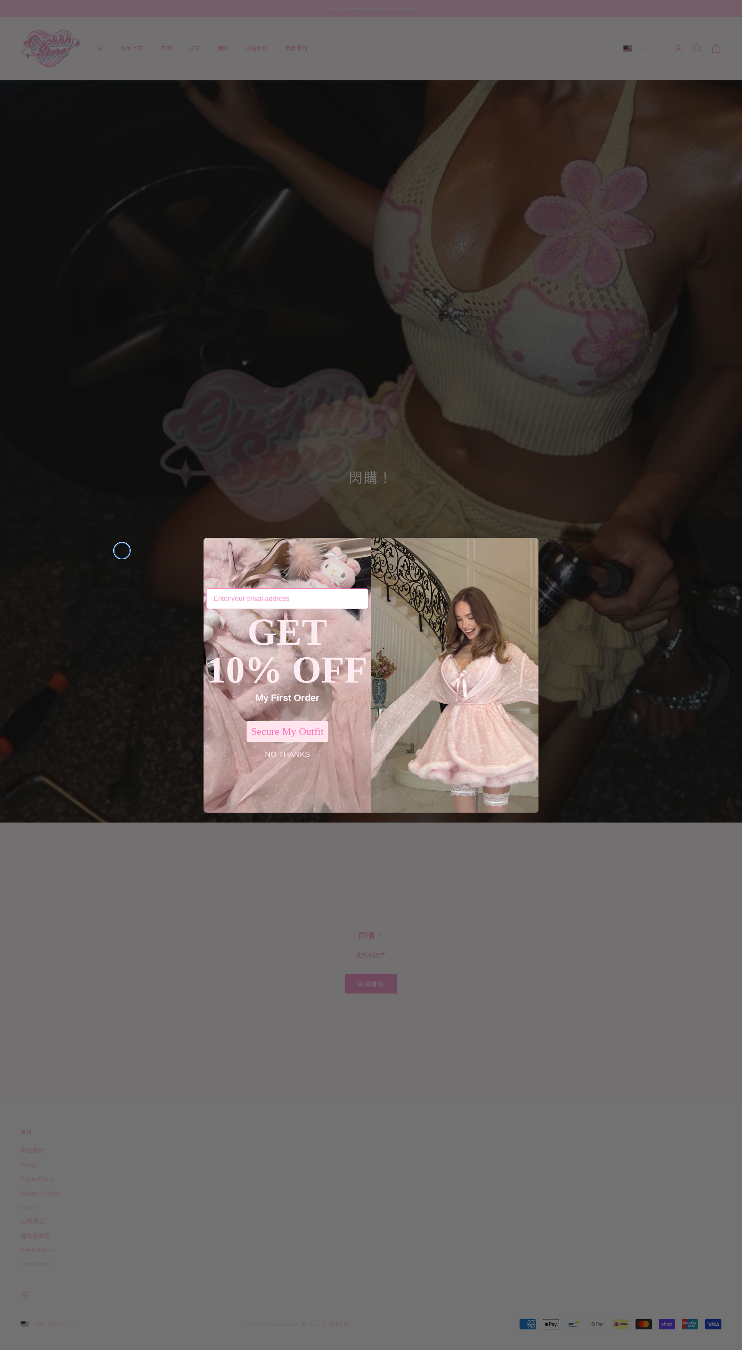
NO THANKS (287, 754)
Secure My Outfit (287, 731)
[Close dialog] (122, 550)
